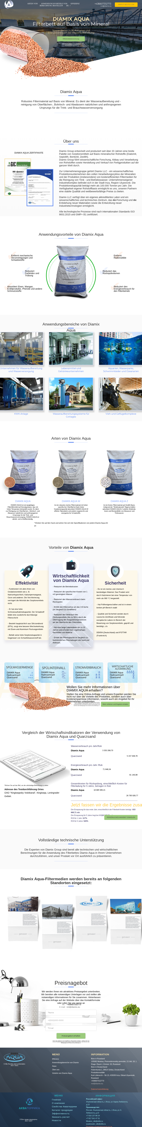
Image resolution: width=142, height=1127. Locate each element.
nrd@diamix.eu (106, 6)
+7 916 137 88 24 (93, 1116)
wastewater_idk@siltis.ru (96, 1124)
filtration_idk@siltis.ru (94, 1121)
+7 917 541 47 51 (93, 1118)
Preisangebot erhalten (71, 1036)
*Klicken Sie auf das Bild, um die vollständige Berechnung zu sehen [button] (26, 785)
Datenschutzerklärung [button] (99, 1089)
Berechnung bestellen (51, 6)
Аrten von (32, 4)
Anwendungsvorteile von (54, 4)
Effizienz (75, 4)
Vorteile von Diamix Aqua (62, 1073)
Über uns (55, 1070)
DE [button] (67, 6)
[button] (126, 4)
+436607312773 (103, 3)
